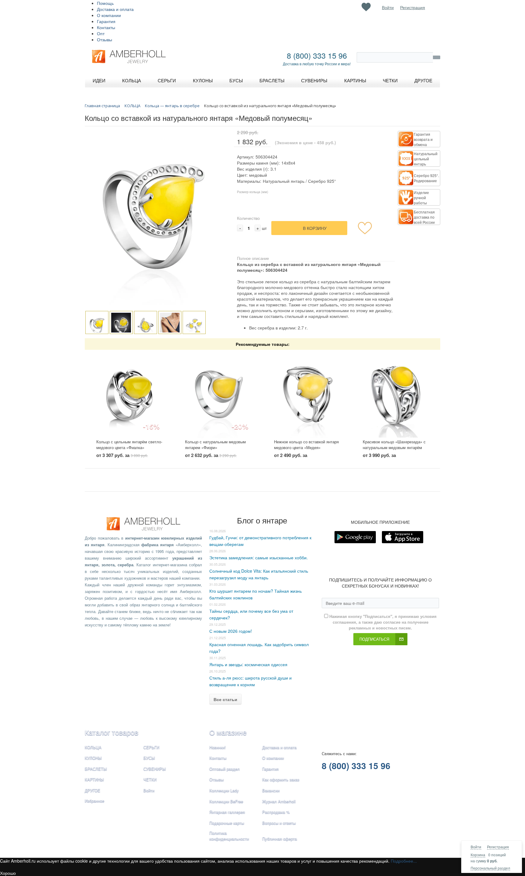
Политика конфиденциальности (229, 835)
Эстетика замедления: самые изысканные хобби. (258, 557)
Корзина (478, 854)
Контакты (106, 27)
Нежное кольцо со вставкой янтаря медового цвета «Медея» (306, 444)
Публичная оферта (279, 838)
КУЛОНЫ (93, 758)
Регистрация (498, 846)
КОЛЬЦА (93, 747)
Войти (476, 846)
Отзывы (104, 39)
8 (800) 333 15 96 (317, 55)
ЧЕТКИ (149, 779)
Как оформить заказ (280, 779)
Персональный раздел (490, 868)
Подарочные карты (226, 823)
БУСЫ (149, 758)
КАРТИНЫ (94, 779)
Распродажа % (276, 812)
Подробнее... (404, 861)
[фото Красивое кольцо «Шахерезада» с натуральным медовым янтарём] (396, 394)
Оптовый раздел (224, 769)
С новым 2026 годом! (230, 631)
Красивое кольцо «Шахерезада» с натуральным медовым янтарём (394, 444)
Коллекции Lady (224, 790)
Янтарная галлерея (227, 812)
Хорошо (8, 873)
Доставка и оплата (115, 9)
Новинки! (217, 747)
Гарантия (106, 21)
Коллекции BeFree (226, 801)
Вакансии (271, 790)
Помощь (105, 3)
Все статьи (225, 699)
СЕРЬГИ (151, 747)
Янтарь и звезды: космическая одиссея (248, 664)
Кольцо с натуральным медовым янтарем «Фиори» (215, 444)
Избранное (94, 800)
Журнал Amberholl (279, 801)
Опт (101, 33)
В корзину (315, 228)
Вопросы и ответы (279, 823)
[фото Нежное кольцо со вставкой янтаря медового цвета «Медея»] (307, 394)
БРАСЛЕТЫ (96, 769)
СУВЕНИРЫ (154, 769)
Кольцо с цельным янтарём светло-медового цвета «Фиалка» (129, 444)
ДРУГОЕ (92, 790)
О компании (109, 15)
